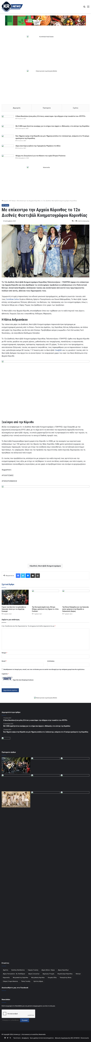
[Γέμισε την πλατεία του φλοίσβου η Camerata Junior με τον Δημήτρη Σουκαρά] (15, 597)
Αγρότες (5, 970)
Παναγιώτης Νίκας (65, 977)
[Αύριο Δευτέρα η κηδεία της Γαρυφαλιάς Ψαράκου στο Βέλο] (8, 149)
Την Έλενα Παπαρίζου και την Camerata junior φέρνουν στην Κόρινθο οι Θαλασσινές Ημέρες (75, 609)
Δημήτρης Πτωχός (48, 974)
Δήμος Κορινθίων (63, 970)
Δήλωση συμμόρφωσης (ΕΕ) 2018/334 (67, 1038)
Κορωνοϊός (6, 977)
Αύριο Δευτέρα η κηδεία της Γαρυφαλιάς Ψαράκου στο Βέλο (38, 146)
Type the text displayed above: (23, 680)
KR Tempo (12, 201)
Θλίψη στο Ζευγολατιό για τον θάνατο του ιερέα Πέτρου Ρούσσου (40, 156)
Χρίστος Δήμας (38, 981)
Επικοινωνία (85, 1038)
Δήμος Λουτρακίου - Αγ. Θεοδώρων (14, 974)
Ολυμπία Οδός (52, 977)
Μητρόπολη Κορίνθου (38, 977)
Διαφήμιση (25, 1038)
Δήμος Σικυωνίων (34, 974)
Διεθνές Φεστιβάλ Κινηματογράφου (46, 566)
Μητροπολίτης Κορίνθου (20, 977)
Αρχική (5, 201)
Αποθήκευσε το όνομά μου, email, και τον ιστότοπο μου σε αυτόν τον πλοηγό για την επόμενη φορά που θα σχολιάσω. (44, 669)
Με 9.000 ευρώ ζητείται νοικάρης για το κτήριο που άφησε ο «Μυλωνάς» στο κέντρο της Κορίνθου (52, 126)
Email (4, 661)
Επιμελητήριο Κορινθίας (65, 974)
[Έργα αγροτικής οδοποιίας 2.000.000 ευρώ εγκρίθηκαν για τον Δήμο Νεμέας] (45, 874)
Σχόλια (75, 108)
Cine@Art (58, 350)
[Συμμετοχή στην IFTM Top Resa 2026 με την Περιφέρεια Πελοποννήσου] (75, 765)
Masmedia (42, 1034)
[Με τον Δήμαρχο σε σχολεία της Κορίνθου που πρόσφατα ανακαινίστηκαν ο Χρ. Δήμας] (45, 765)
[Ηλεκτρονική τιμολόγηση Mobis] (45, 698)
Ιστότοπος (50, 661)
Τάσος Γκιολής (25, 981)
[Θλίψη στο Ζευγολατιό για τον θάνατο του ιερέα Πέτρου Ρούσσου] (8, 159)
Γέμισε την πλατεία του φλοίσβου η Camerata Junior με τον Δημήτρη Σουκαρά (14, 609)
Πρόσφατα (47, 108)
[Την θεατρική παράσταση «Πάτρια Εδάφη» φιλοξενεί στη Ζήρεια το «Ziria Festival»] (45, 597)
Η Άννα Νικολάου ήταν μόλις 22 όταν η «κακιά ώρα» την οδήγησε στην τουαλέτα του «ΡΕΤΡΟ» (51, 116)
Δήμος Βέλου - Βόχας (48, 970)
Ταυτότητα (17, 1038)
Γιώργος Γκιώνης (33, 970)
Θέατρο (78, 974)
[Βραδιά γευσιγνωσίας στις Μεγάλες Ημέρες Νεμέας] (75, 782)
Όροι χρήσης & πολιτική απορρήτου (42, 1038)
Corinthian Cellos (12, 299)
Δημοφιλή (16, 108)
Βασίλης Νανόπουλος (18, 970)
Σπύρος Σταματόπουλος (10, 981)
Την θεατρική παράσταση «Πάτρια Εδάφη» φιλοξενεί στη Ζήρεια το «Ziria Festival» (45, 609)
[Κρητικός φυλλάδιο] (45, 20)
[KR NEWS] (12, 7)
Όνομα (4, 653)
